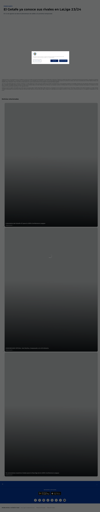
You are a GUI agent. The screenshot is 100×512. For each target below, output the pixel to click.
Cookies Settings (37, 60)
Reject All (54, 60)
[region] (50, 57)
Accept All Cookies (63, 60)
